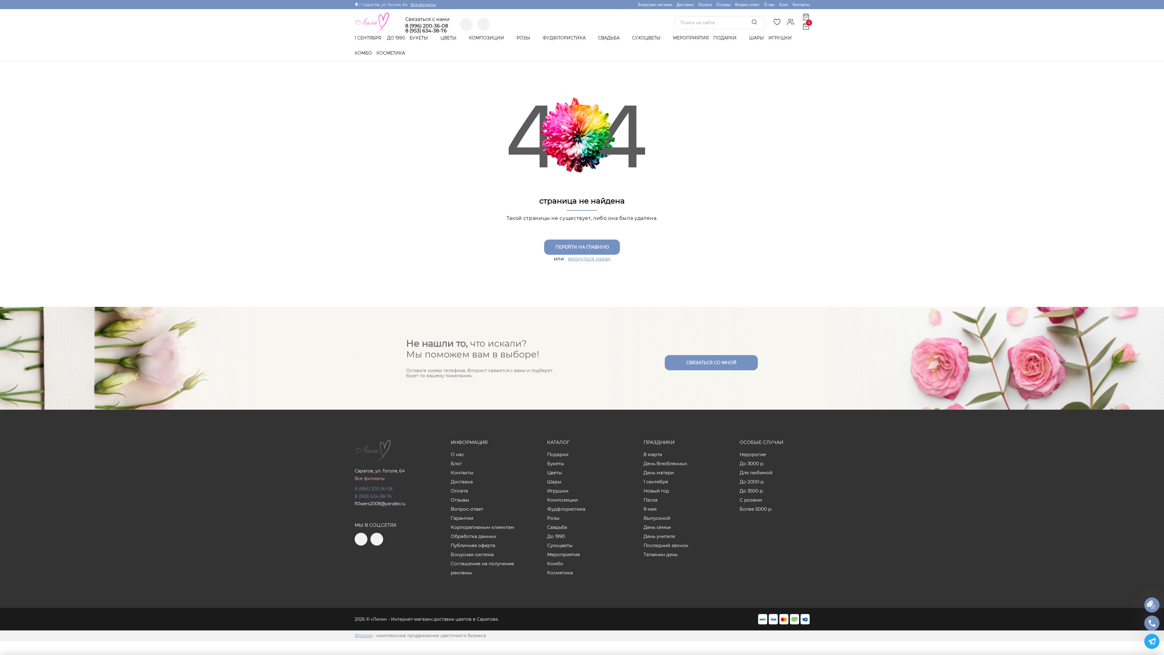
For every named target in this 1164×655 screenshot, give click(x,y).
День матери (659, 472)
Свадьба (609, 38)
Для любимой (756, 472)
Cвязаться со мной (711, 362)
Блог (783, 4)
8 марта (653, 454)
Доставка (685, 4)
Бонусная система (655, 4)
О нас (769, 4)
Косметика (390, 53)
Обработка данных (473, 536)
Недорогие (753, 454)
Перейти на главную (582, 247)
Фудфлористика (565, 38)
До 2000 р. (752, 482)
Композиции (487, 38)
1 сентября (368, 38)
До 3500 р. (752, 491)
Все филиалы (423, 4)
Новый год (656, 491)
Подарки (725, 38)
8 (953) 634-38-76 (373, 496)
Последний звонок (666, 545)
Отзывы (723, 4)
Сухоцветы (647, 38)
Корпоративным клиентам (482, 527)
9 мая (650, 509)
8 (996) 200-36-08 (426, 26)
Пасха (650, 500)
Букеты (419, 38)
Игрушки (780, 38)
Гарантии (462, 518)
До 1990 (396, 38)
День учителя (659, 536)
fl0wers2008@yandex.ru (380, 503)
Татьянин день (660, 554)
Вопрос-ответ (747, 4)
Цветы (449, 38)
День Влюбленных (665, 463)
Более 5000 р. (756, 509)
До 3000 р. (752, 463)
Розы (524, 38)
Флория (364, 635)
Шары (756, 38)
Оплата (705, 4)
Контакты (801, 4)
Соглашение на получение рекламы (482, 568)
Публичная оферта (473, 545)
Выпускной (657, 518)
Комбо (363, 53)
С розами (751, 500)
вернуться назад (589, 259)
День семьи (657, 527)
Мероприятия (691, 38)
